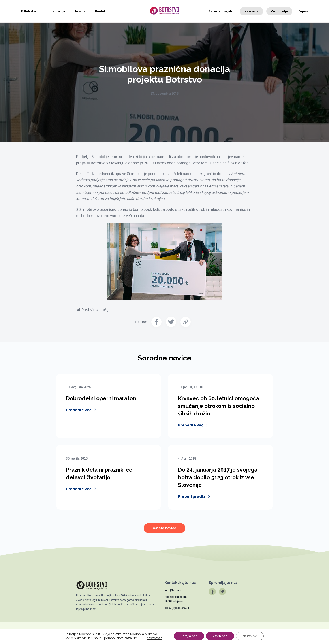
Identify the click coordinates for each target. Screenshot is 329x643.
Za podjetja (279, 11)
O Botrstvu (29, 11)
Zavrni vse (220, 636)
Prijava (303, 11)
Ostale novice (164, 528)
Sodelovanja (56, 11)
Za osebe (251, 11)
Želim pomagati (220, 11)
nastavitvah (154, 638)
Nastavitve (250, 636)
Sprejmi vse (189, 636)
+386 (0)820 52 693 (176, 608)
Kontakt (101, 11)
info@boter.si (173, 590)
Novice (80, 11)
